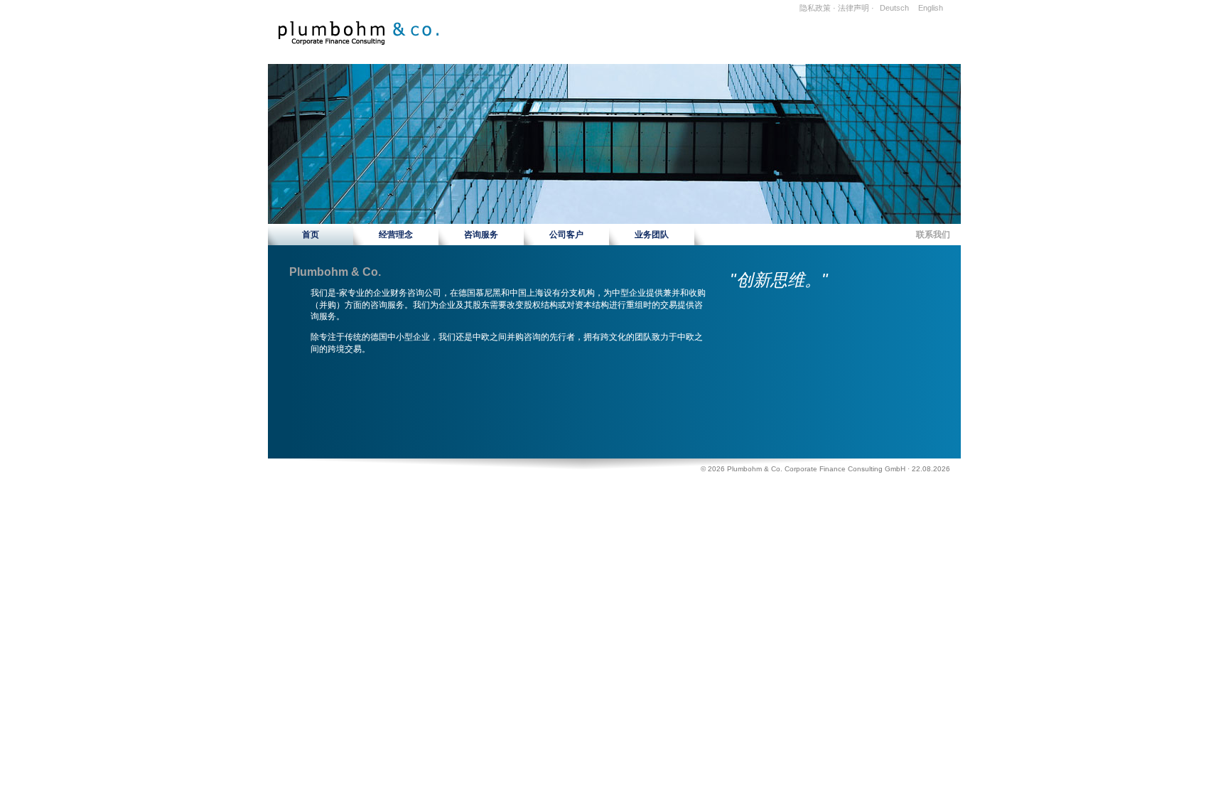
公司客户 (566, 235)
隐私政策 (815, 8)
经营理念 (396, 235)
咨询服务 (481, 235)
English (930, 8)
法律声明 (853, 8)
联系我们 (933, 235)
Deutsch (894, 8)
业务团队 (652, 235)
